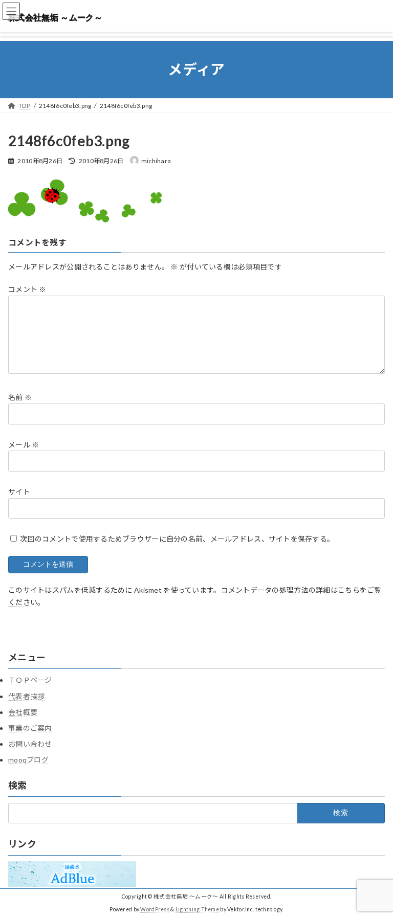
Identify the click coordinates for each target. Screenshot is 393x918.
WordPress (154, 909)
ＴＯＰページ (30, 680)
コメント (27, 289)
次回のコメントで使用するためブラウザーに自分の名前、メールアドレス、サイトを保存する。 (177, 538)
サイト (19, 491)
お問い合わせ (30, 744)
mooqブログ (28, 759)
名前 (20, 397)
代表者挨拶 (26, 696)
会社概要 (22, 712)
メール (23, 444)
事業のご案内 (30, 728)
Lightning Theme (197, 909)
